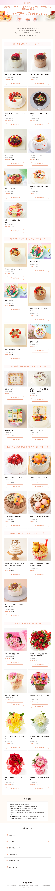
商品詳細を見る (16, 83)
